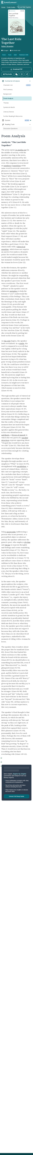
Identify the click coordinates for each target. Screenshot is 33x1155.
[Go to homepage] (9, 2)
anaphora (7, 165)
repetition (17, 165)
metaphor (14, 291)
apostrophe (11, 532)
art (19, 586)
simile (21, 343)
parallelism (21, 466)
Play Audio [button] (8, 74)
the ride (7, 341)
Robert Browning (7, 46)
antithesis (5, 435)
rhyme (7, 545)
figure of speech (18, 435)
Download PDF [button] (17, 69)
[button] (16, 74)
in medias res (20, 150)
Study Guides (11, 7)
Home (3, 7)
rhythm (27, 542)
